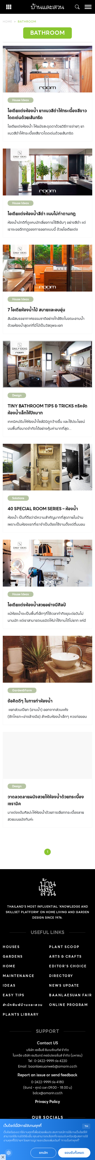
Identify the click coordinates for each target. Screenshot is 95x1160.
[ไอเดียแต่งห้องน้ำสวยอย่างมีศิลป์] (47, 563)
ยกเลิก (43, 1152)
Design (16, 395)
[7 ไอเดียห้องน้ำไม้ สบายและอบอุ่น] (47, 268)
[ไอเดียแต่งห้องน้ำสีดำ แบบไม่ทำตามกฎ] (47, 172)
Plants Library (21, 1014)
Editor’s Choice (68, 966)
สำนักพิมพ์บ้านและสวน (23, 1004)
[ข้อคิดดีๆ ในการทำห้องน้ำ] (47, 659)
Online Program (68, 1004)
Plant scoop (64, 946)
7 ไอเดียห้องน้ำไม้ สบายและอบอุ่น (36, 309)
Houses (11, 946)
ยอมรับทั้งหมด (74, 1152)
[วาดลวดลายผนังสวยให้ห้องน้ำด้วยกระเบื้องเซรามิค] (47, 755)
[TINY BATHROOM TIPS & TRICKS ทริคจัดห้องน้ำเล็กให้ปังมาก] (47, 364)
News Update (64, 985)
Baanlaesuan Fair (70, 995)
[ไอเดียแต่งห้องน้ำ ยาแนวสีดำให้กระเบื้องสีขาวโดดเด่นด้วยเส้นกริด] (47, 69)
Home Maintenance (19, 971)
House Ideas (20, 100)
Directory (61, 975)
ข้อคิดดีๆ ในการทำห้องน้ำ (30, 701)
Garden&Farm (22, 690)
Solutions (18, 498)
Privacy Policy (47, 1102)
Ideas (9, 985)
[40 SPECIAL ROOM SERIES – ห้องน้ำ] (47, 467)
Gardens (13, 956)
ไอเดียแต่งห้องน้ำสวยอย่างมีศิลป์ (37, 604)
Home (7, 21)
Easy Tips (13, 995)
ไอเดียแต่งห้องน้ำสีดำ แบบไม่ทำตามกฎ (42, 213)
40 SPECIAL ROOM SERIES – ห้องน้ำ (43, 508)
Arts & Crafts (65, 956)
